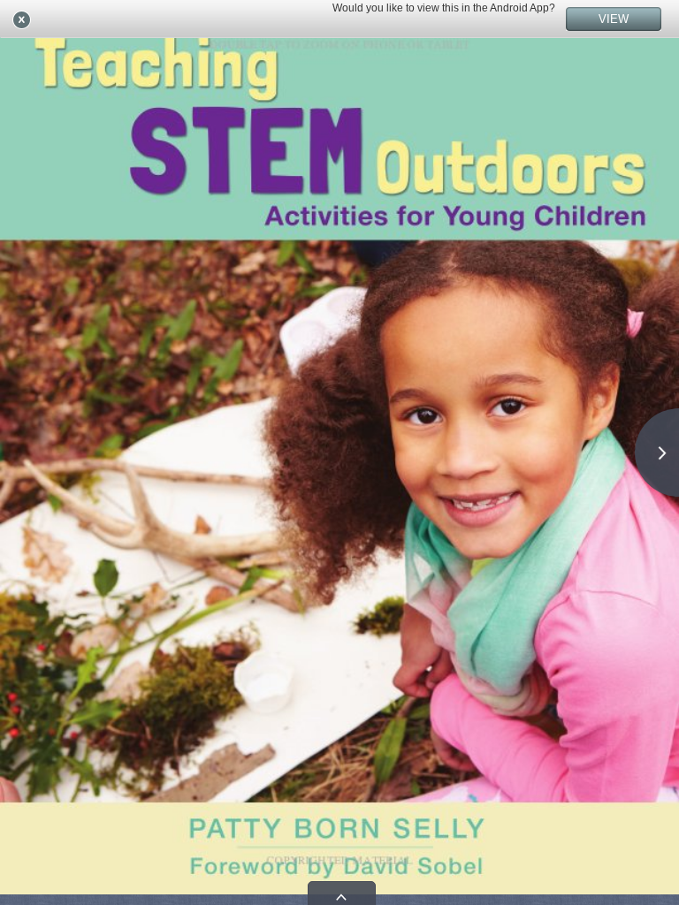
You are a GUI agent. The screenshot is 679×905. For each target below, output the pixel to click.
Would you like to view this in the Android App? (443, 8)
